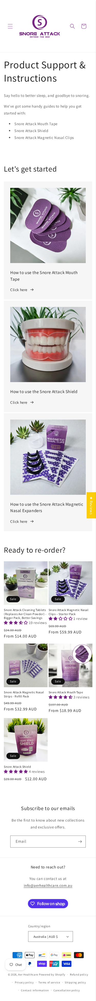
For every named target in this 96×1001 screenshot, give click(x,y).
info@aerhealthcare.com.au (48, 885)
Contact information (35, 990)
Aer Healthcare (28, 974)
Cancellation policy (67, 990)
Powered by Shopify (52, 974)
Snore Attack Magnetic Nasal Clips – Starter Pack (69, 612)
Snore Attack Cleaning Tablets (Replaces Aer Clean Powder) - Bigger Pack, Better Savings (25, 614)
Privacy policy (24, 982)
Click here (18, 289)
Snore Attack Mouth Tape (66, 692)
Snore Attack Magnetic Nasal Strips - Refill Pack (24, 694)
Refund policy (79, 974)
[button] (10, 26)
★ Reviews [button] (91, 505)
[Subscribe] (80, 842)
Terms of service (49, 982)
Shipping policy (75, 982)
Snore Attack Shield (17, 767)
